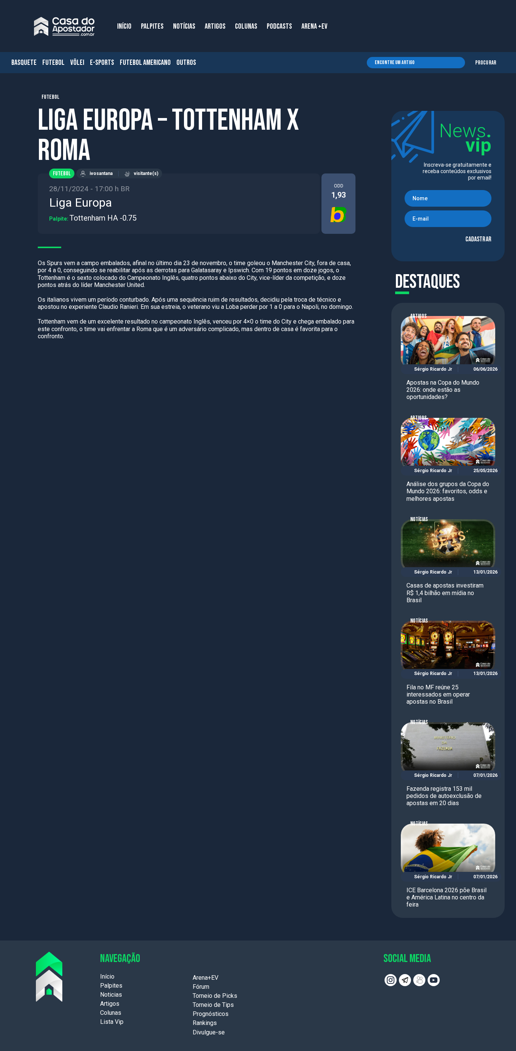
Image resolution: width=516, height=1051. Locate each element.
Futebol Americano (145, 62)
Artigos (418, 316)
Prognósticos (211, 1013)
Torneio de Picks (215, 995)
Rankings (205, 1022)
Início (107, 976)
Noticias (111, 994)
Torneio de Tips (213, 1004)
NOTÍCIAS (184, 26)
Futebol (53, 62)
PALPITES (152, 26)
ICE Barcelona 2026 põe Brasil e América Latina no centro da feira (446, 897)
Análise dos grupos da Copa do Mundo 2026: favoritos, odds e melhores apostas (447, 491)
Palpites (111, 985)
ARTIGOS (215, 26)
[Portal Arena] (64, 26)
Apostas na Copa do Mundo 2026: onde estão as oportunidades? (442, 389)
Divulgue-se (209, 1032)
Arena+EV (205, 977)
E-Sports (102, 62)
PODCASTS (279, 26)
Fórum (201, 986)
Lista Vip (112, 1021)
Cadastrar (478, 239)
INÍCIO (124, 26)
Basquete (24, 62)
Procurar (485, 62)
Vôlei (77, 62)
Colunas (110, 1012)
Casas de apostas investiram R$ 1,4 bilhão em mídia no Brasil (445, 592)
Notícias (419, 519)
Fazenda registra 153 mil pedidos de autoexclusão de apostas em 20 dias (444, 796)
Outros (186, 62)
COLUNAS (246, 26)
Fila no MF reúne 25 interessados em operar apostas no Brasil (438, 694)
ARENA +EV (314, 26)
